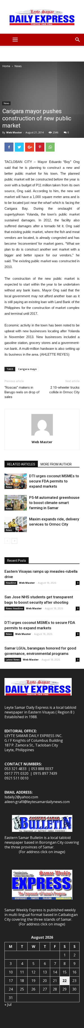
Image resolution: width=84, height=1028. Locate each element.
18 (22, 980)
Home (6, 66)
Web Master (14, 132)
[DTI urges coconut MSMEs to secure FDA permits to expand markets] (15, 481)
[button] (77, 40)
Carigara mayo (27, 369)
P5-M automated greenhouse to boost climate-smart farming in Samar (54, 502)
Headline (11, 582)
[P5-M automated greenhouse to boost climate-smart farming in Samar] (15, 503)
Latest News (13, 659)
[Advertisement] (42, 53)
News (18, 66)
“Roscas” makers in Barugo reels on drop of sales (22, 392)
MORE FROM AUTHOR (56, 464)
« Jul (7, 1004)
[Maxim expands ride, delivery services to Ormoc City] (15, 524)
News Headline (14, 608)
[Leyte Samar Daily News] (42, 17)
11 (22, 972)
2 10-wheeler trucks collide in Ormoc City (64, 389)
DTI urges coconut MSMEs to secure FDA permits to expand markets (54, 481)
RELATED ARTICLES (21, 464)
